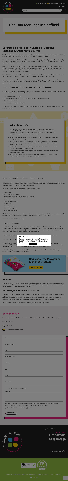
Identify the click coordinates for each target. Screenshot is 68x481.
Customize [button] (23, 244)
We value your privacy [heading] (26, 237)
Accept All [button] (32, 244)
